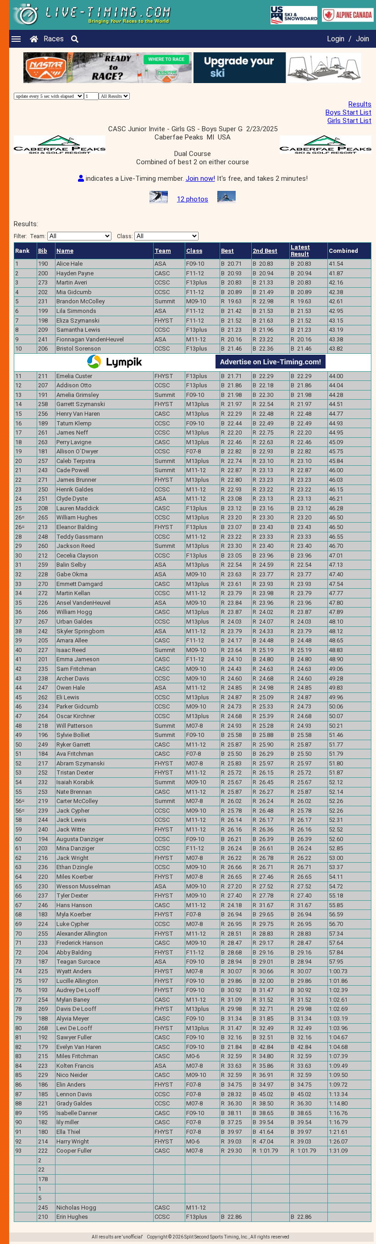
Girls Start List (349, 121)
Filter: (30, 236)
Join (362, 38)
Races (54, 38)
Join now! (200, 178)
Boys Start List (348, 112)
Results (359, 104)
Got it (146, 639)
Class (194, 250)
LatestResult (300, 251)
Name (64, 250)
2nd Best (265, 250)
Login (335, 38)
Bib (42, 250)
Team (163, 250)
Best (227, 250)
